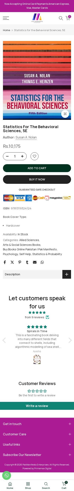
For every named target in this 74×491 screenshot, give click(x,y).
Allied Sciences (29, 240)
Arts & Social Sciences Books (21, 245)
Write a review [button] (37, 406)
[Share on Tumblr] (27, 262)
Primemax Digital (43, 468)
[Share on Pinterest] (20, 262)
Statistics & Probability (47, 254)
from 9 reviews (34, 317)
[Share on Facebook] (5, 262)
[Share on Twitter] (12, 262)
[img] (37, 312)
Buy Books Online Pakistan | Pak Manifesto (30, 249)
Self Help (25, 254)
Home (6, 30)
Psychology (10, 254)
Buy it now (37, 179)
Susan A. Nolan (26, 137)
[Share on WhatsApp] (42, 262)
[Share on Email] (35, 262)
